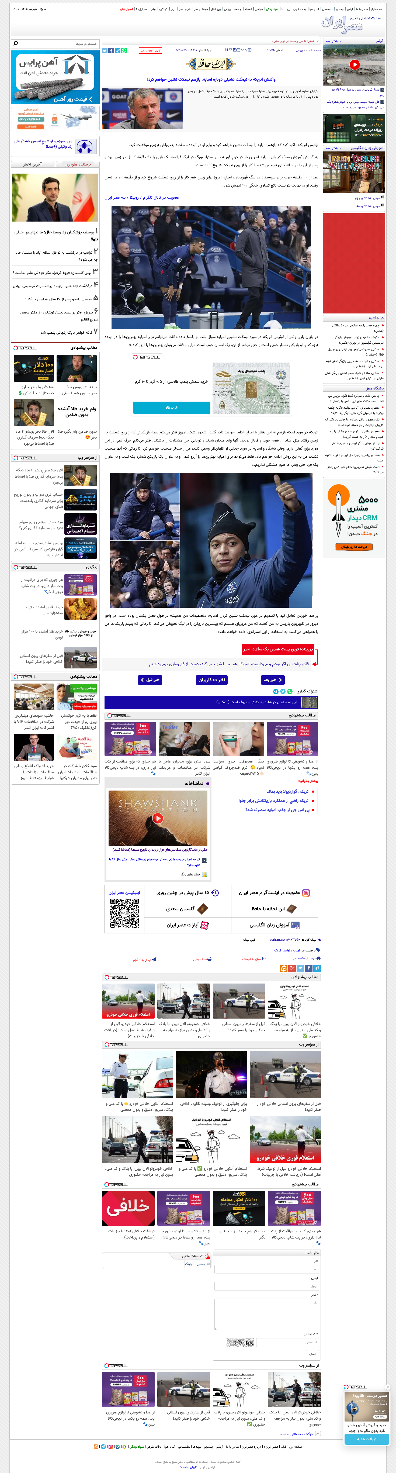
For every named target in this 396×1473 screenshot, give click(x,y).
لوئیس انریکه (282, 950)
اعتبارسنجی (203, 1264)
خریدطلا (172, 408)
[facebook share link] (111, 50)
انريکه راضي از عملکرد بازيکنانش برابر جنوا (274, 801)
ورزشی (227, 9)
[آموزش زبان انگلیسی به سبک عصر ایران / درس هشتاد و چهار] (354, 172)
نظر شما (312, 1253)
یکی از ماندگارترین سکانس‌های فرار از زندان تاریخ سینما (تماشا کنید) (160, 850)
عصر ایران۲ (271, 1446)
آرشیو (350, 9)
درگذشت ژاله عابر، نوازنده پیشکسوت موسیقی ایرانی (52, 286)
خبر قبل (152, 680)
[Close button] (387, 1387)
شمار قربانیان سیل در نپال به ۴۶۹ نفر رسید (357, 93)
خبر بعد (270, 680)
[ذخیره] (235, 50)
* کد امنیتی (311, 1334)
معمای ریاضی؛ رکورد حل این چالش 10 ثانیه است (354, 458)
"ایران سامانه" (188, 1467)
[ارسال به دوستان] (230, 50)
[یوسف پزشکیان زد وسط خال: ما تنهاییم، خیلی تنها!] (55, 197)
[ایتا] (283, 968)
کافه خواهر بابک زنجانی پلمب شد (66, 332)
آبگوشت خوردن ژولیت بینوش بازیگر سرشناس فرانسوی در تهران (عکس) (359, 340)
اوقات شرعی (299, 9)
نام (316, 1261)
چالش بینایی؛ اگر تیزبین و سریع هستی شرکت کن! (357, 446)
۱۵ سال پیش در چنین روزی (183, 893)
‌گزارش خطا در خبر (151, 51)
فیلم (153, 9)
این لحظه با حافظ (268, 909)
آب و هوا (314, 9)
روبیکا (134, 198)
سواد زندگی (272, 9)
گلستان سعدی (180, 909)
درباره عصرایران (251, 1446)
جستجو (340, 9)
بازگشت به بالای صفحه (297, 1434)
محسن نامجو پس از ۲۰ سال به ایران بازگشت (58, 299)
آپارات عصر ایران (183, 925)
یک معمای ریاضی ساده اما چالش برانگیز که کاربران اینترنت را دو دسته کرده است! (354, 422)
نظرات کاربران (212, 680)
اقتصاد (248, 9)
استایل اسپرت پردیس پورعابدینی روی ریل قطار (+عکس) (356, 352)
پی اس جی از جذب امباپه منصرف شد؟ (277, 810)
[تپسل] (135, 357)
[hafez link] (211, 64)
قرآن (173, 9)
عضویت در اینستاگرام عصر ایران (269, 893)
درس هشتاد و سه (368, 206)
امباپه (296, 950)
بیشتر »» (333, 41)
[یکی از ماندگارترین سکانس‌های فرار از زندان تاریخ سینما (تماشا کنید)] (158, 818)
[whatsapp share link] (124, 50)
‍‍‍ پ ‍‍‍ (244, 49)
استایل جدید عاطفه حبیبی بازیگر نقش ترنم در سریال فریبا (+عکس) (355, 364)
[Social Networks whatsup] (290, 691)
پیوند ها (286, 9)
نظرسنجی (327, 9)
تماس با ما (362, 9)
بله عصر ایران (115, 198)
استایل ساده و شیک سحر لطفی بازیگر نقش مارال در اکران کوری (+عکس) (354, 376)
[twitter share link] (104, 50)
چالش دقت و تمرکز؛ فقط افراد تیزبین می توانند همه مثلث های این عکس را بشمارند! (356, 399)
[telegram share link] (117, 50)
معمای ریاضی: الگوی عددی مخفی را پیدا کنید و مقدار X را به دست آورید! (356, 434)
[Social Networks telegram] (276, 691)
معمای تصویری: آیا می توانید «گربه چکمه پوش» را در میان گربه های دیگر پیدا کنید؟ (356, 410)
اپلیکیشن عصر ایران (124, 893)
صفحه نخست (313, 51)
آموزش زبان (126, 9)
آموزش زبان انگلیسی (270, 925)
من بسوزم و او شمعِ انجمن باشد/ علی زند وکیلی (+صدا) (43, 144)
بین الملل (216, 9)
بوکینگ (189, 1264)
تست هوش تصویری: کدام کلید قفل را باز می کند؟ (356, 470)
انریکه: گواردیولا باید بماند (288, 791)
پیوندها (197, 1446)
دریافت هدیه (367, 1439)
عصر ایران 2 (142, 9)
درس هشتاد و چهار (367, 198)
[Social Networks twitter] (283, 691)
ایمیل (314, 1278)
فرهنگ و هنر (201, 9)
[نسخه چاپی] (226, 50)
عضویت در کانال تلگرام (161, 198)
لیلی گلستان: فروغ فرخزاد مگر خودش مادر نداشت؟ (52, 272)
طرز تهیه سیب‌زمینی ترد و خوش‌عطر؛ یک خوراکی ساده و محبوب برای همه (355, 105)
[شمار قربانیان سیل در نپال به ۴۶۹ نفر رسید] (354, 65)
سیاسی (259, 9)
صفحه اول (376, 9)
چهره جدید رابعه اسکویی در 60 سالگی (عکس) (358, 328)
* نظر (314, 1295)
